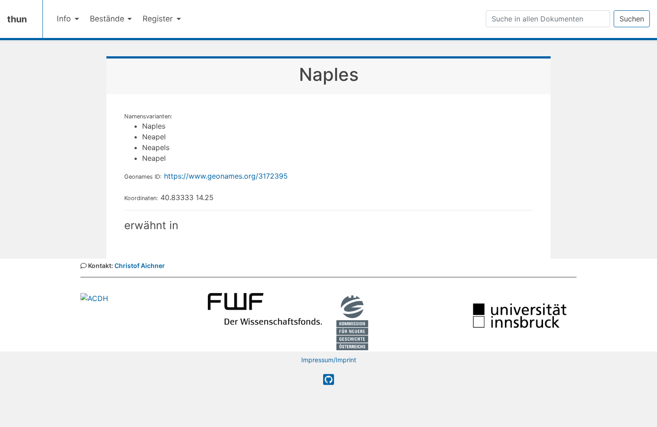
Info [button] (65, 18)
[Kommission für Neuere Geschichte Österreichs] (352, 321)
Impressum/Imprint (328, 360)
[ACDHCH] (94, 297)
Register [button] (159, 18)
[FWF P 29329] (265, 308)
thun (17, 19)
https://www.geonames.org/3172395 (226, 176)
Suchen (631, 18)
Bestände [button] (108, 18)
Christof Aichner (139, 265)
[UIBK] (520, 314)
